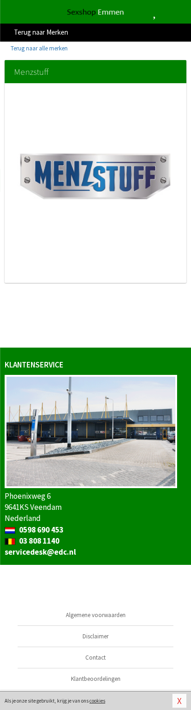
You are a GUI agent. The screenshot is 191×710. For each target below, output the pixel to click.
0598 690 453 (41, 530)
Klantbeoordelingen (96, 679)
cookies (97, 701)
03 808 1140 (38, 541)
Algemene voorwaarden (96, 615)
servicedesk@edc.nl (40, 552)
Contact (95, 657)
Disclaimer (95, 636)
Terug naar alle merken (38, 48)
